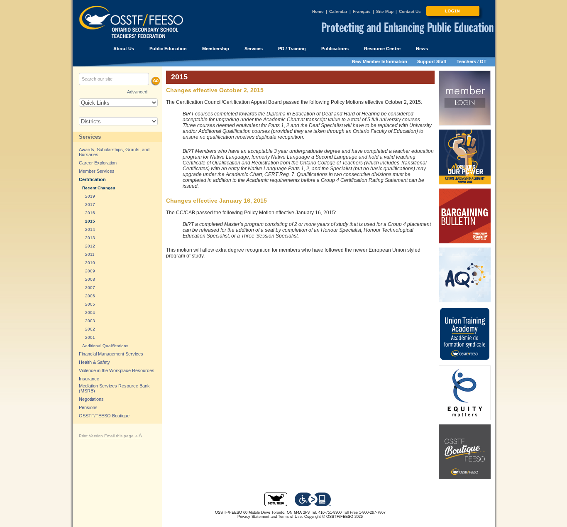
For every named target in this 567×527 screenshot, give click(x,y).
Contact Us (410, 11)
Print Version (91, 436)
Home (318, 11)
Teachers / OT (471, 61)
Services (90, 137)
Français (362, 11)
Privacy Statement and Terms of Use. (270, 517)
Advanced (137, 91)
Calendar (338, 11)
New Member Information (379, 61)
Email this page (119, 436)
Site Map (384, 11)
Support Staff (432, 61)
